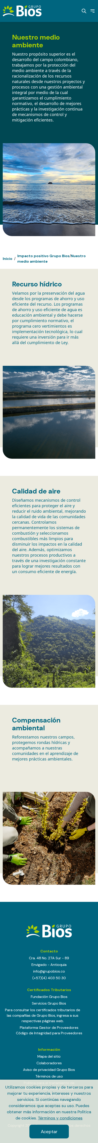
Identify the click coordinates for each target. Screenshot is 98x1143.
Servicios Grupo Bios (49, 1003)
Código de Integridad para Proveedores (49, 1033)
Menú (91, 11)
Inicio (7, 258)
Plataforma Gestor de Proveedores (49, 1027)
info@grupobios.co (49, 971)
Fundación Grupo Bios (49, 996)
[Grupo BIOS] (22, 10)
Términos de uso (49, 1076)
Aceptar (49, 1132)
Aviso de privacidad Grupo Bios (49, 1069)
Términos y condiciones (60, 1118)
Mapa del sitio (49, 1056)
